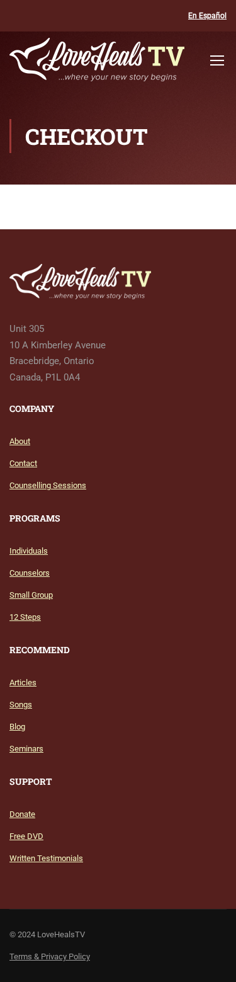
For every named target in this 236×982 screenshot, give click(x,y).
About (19, 441)
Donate (22, 814)
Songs (20, 704)
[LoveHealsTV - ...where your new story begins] (96, 63)
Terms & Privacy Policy (49, 956)
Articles (23, 682)
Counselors (29, 573)
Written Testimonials (46, 858)
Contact (23, 463)
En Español (207, 15)
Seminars (26, 748)
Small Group (31, 595)
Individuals (28, 551)
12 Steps (25, 617)
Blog (17, 726)
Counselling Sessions (47, 485)
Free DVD (26, 836)
